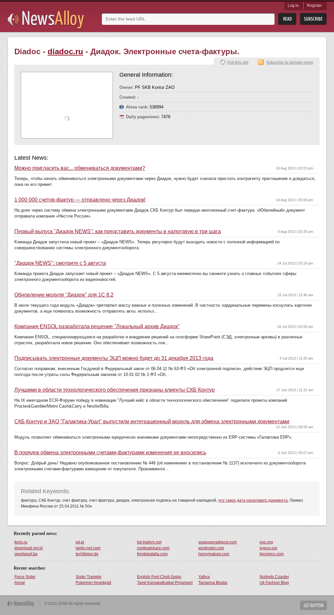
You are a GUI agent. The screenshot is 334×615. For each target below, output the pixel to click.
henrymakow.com (213, 554)
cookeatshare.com (153, 548)
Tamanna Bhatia (212, 582)
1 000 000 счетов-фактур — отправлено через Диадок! (79, 199)
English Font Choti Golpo (159, 577)
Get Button (313, 605)
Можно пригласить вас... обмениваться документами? (79, 168)
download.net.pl (28, 548)
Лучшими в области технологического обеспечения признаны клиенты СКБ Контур (114, 390)
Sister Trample (88, 577)
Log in (293, 5)
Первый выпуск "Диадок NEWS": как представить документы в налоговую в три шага (117, 231)
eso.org (266, 542)
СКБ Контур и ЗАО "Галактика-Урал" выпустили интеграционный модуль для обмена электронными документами (151, 421)
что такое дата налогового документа (253, 500)
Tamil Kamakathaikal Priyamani (165, 582)
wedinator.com (211, 548)
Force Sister (25, 577)
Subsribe (313, 19)
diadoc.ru (65, 51)
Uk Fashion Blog (274, 582)
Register (314, 5)
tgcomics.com (272, 554)
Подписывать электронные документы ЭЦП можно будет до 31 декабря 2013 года (113, 358)
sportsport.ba (26, 554)
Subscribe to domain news (289, 62)
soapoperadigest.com (217, 542)
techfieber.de (87, 554)
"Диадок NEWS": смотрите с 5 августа (60, 263)
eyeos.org (268, 548)
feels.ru (20, 542)
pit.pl (80, 542)
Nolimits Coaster (274, 577)
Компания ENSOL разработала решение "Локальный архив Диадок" (97, 326)
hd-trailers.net (149, 542)
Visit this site (238, 62)
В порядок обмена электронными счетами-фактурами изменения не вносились (110, 452)
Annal (19, 582)
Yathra (204, 577)
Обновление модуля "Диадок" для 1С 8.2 (64, 295)
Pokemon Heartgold (93, 582)
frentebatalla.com (152, 554)
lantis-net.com (88, 548)
